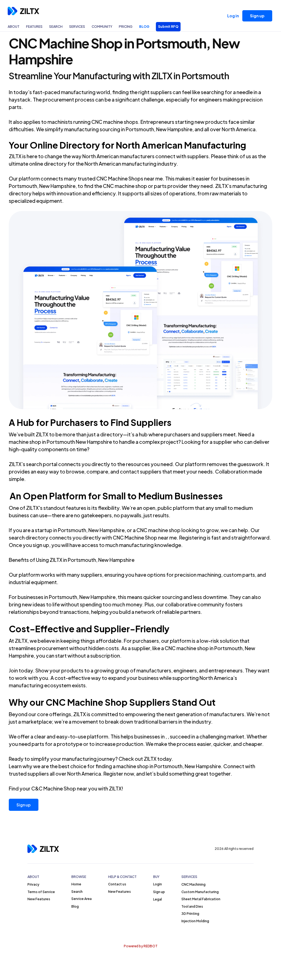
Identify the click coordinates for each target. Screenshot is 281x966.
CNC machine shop (187, 648)
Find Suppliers (141, 422)
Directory (80, 144)
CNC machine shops (114, 122)
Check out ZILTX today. (146, 759)
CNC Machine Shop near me (145, 537)
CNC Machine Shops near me (129, 178)
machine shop (25, 442)
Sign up (23, 804)
